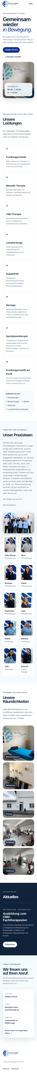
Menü (31, 4)
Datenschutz (15, 1068)
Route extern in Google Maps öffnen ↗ (16, 1032)
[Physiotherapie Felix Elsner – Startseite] (10, 4)
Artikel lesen (10, 944)
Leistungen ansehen (13, 57)
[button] (10, 544)
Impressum (6, 1068)
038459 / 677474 (11, 50)
